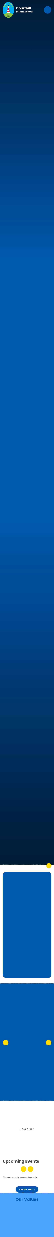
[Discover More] (48, 865)
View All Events (27, 1189)
